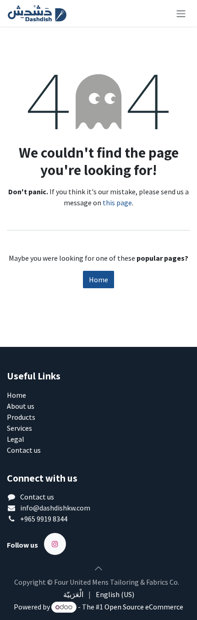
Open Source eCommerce (143, 606)
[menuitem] (73, 594)
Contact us (24, 450)
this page (117, 202)
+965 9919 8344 (43, 518)
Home (98, 279)
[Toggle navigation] (181, 13)
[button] (98, 568)
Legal (15, 439)
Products (21, 417)
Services (19, 428)
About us (20, 406)
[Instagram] (55, 544)
